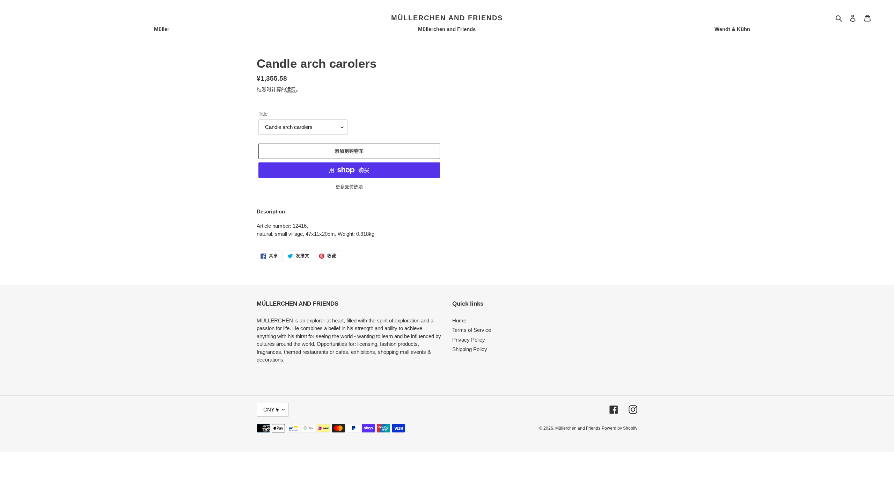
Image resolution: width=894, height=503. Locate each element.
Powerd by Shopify (619, 428)
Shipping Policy (469, 349)
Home (459, 320)
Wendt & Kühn (732, 29)
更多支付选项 (349, 186)
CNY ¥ (271, 410)
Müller (161, 29)
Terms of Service (471, 330)
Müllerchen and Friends (447, 18)
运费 (291, 89)
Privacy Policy (468, 340)
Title (263, 114)
